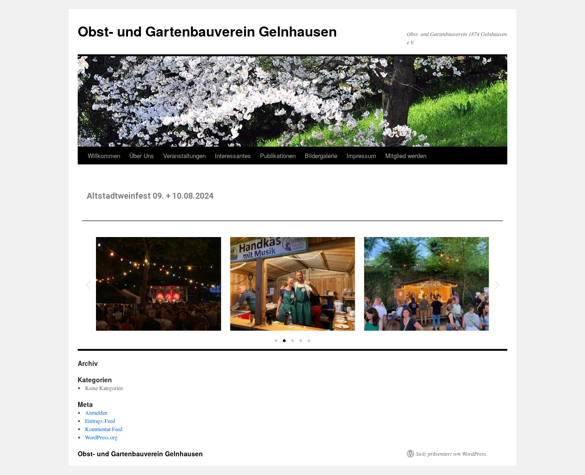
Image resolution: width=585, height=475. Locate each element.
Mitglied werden (405, 155)
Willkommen (104, 155)
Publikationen (278, 155)
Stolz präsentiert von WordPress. (452, 453)
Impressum (361, 155)
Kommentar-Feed (103, 429)
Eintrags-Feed (100, 420)
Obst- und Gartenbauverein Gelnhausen (207, 31)
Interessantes (233, 155)
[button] (88, 284)
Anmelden (96, 412)
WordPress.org (101, 437)
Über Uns (141, 155)
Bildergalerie (321, 155)
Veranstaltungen (184, 155)
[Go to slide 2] (284, 340)
